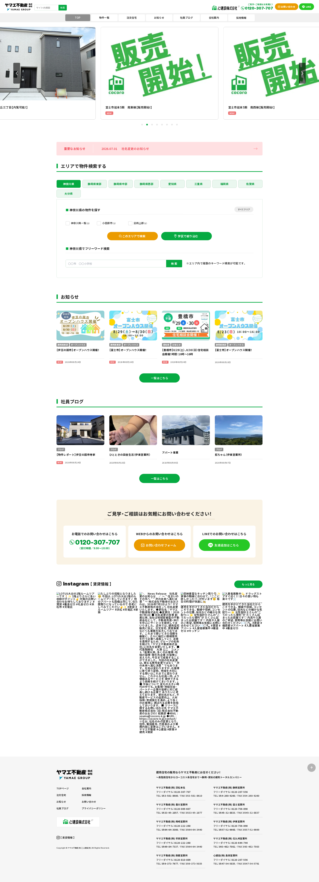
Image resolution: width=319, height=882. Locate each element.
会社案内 (86, 788)
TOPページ (62, 788)
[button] (16, 73)
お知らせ (61, 801)
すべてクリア (244, 209)
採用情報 (241, 17)
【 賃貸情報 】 (67, 837)
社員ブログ (62, 808)
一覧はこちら (159, 378)
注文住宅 (61, 795)
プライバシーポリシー (94, 808)
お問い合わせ (89, 801)
